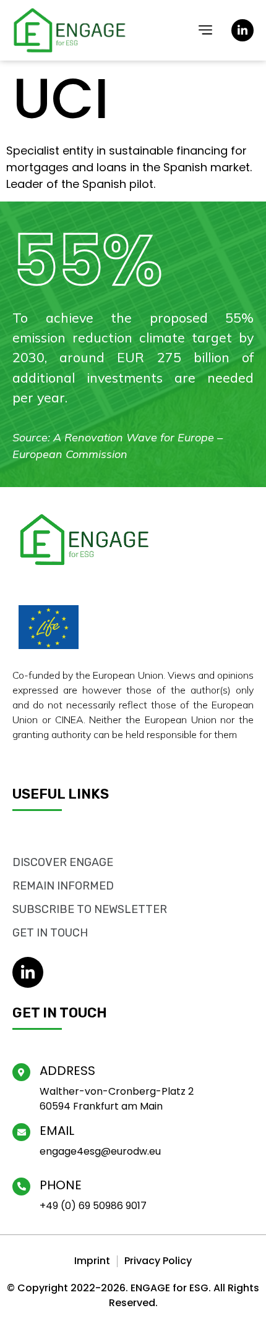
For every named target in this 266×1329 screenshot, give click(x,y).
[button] (205, 30)
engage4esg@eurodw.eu (100, 1151)
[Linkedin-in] (242, 30)
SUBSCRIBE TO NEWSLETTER (89, 909)
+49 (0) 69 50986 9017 (93, 1206)
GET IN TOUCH (50, 933)
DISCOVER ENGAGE (62, 862)
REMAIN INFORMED (63, 886)
